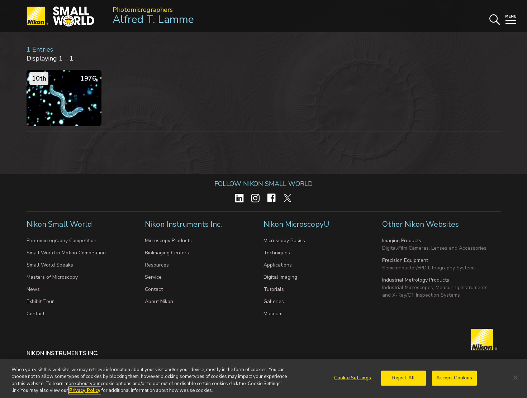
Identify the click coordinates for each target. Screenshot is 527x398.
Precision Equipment (405, 260)
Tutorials (274, 289)
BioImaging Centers (167, 252)
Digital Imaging (280, 277)
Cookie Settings (352, 378)
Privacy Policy (84, 390)
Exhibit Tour (40, 301)
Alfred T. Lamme (153, 19)
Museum (273, 313)
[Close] (515, 377)
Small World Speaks (50, 265)
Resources (157, 265)
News (33, 289)
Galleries (274, 301)
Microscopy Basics (284, 240)
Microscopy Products (168, 240)
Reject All (403, 378)
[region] (263, 378)
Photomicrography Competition (61, 240)
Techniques (277, 252)
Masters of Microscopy (52, 277)
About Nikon (159, 301)
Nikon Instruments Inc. (184, 224)
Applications (278, 265)
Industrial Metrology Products (415, 280)
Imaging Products (401, 240)
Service (153, 277)
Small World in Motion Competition (66, 252)
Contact (35, 313)
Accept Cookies (454, 378)
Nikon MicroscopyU (296, 224)
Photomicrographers (143, 9)
